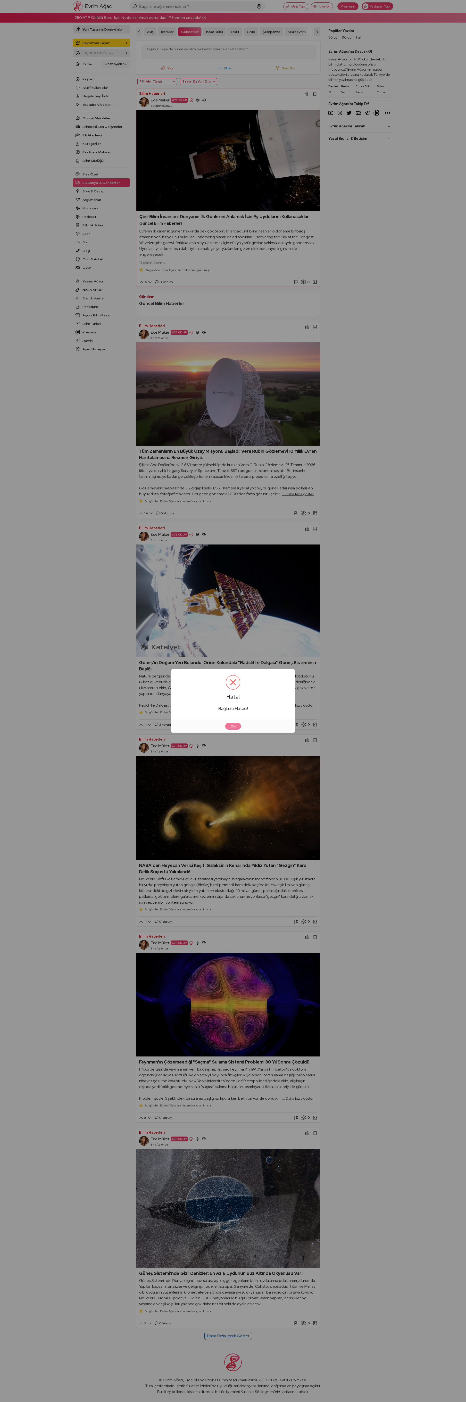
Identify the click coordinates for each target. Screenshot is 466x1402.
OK (233, 726)
